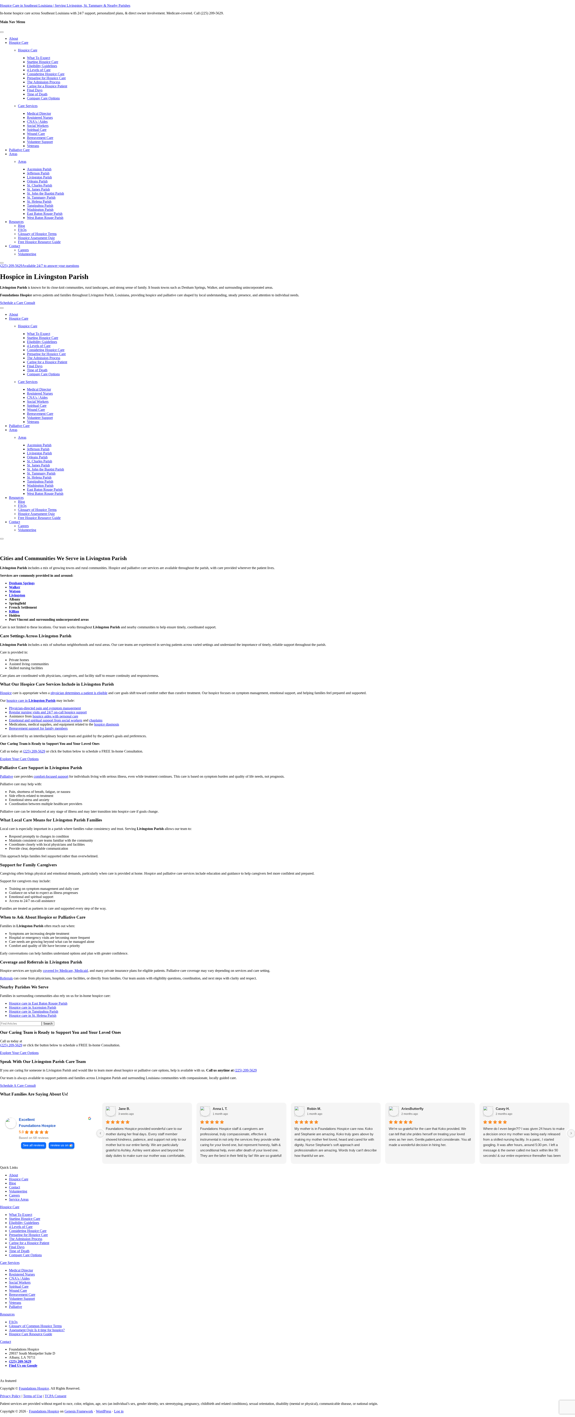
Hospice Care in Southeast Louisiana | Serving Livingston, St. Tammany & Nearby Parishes (65, 5)
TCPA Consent (55, 1396)
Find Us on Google (23, 1365)
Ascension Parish (39, 169)
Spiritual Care (36, 130)
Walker (14, 587)
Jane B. (124, 1109)
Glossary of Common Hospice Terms (35, 1326)
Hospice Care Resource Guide (30, 1334)
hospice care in (31, 700)
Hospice (6, 693)
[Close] (2, 263)
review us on (60, 1145)
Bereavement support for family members (38, 728)
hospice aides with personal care (55, 716)
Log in (119, 1411)
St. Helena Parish (39, 201)
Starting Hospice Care (42, 62)
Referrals (6, 978)
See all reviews (33, 1145)
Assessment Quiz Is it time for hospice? (37, 1330)
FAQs (22, 230)
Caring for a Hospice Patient (47, 86)
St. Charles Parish (39, 185)
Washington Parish (40, 209)
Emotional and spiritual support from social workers (45, 720)
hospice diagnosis (106, 724)
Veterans (33, 146)
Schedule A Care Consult (18, 1085)
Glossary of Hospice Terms (37, 234)
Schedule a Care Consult (17, 303)
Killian (14, 611)
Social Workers (38, 126)
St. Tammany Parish (41, 197)
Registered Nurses (40, 117)
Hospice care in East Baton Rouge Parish (38, 1003)
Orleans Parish (37, 181)
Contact (14, 246)
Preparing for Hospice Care (46, 78)
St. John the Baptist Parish (45, 193)
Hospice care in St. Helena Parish (32, 1015)
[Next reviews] (571, 1133)
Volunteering (27, 254)
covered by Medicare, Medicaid (65, 971)
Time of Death (37, 94)
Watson (14, 591)
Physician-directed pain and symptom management (45, 708)
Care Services (28, 106)
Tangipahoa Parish (40, 205)
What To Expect (38, 58)
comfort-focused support (51, 776)
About (13, 38)
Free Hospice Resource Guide (39, 242)
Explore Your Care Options (19, 759)
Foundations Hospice (37, 1126)
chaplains (95, 720)
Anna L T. (220, 1109)
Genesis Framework (78, 1411)
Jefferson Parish (38, 173)
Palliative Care (19, 150)
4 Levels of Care (39, 70)
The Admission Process (43, 82)
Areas (13, 154)
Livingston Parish (39, 177)
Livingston (17, 595)
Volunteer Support (40, 142)
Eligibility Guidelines (42, 66)
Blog (21, 226)
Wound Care (36, 134)
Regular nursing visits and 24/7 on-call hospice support (48, 712)
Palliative (6, 776)
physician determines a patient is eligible (79, 693)
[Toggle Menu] (2, 32)
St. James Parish (38, 189)
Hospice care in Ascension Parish (32, 1007)
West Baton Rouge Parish (45, 218)
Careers (23, 250)
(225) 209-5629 (39, 266)
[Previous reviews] (100, 1133)
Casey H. (503, 1109)
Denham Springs (22, 583)
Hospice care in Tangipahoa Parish (33, 1011)
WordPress (103, 1411)
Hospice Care (18, 42)
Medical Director (39, 113)
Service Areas (19, 1199)
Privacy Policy (10, 1396)
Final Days (34, 90)
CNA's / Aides (37, 121)
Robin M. (314, 1109)
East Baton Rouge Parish (44, 214)
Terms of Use (32, 1396)
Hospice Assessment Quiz (36, 238)
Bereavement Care (40, 138)
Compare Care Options (43, 98)
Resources (16, 222)
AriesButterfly (412, 1109)
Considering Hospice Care (45, 74)
